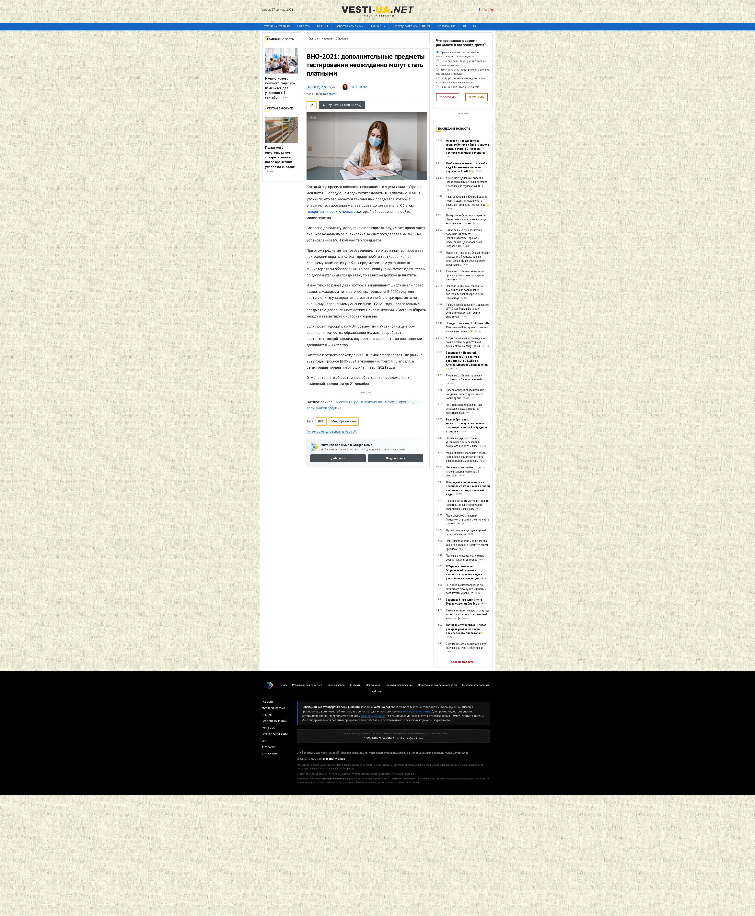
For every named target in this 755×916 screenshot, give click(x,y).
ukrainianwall (328, 93)
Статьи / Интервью (273, 708)
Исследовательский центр (411, 26)
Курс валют (268, 747)
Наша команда (336, 685)
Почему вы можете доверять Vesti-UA (331, 431)
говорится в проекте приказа (331, 211)
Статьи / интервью (277, 26)
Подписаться (395, 458)
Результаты (476, 97)
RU (464, 26)
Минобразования (343, 421)
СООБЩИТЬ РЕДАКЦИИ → (379, 738)
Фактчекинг (373, 685)
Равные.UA (378, 26)
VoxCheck (379, 715)
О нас (284, 685)
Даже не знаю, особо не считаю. (460, 87)
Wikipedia (340, 758)
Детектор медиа (420, 711)
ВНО (321, 421)
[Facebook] (479, 10)
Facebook (327, 758)
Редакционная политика (307, 685)
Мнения (322, 26)
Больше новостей (463, 662)
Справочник (446, 26)
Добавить (338, 458)
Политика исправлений (399, 685)
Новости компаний (349, 26)
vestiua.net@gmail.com (410, 738)
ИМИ (405, 711)
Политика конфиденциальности (438, 685)
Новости (303, 26)
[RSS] (485, 10)
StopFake (366, 715)
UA (475, 26)
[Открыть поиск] (492, 10)
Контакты (355, 685)
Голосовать (447, 97)
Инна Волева (359, 87)
